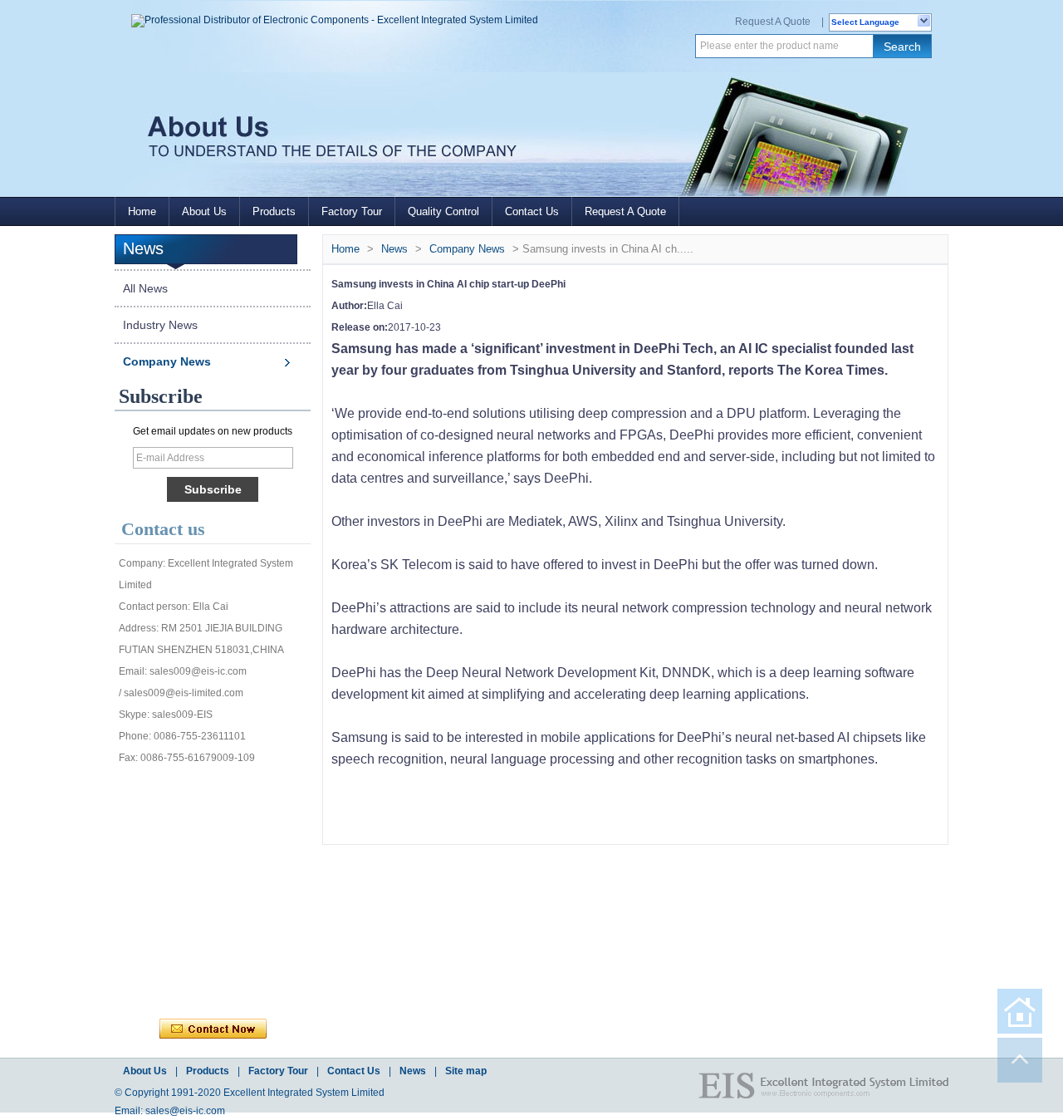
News (394, 249)
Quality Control (443, 211)
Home (142, 211)
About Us (204, 211)
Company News (167, 361)
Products (274, 211)
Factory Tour (351, 211)
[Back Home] (1019, 1011)
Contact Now (213, 1029)
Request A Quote (773, 21)
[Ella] (173, 955)
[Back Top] (1019, 1060)
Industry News (160, 325)
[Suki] (283, 955)
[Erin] (246, 789)
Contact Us (532, 211)
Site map (466, 1071)
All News (145, 288)
